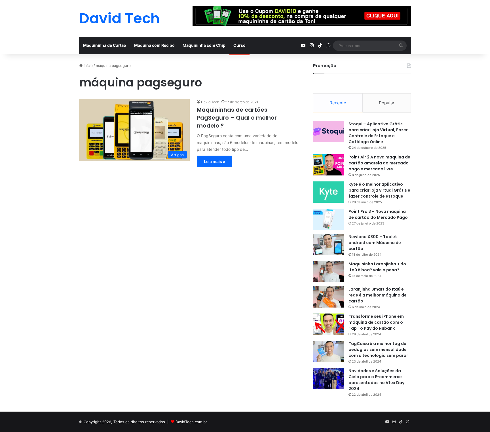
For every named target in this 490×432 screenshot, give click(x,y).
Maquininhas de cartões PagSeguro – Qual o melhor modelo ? (237, 118)
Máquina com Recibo (154, 45)
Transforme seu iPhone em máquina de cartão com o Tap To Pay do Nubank (376, 322)
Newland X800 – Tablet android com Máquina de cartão (375, 242)
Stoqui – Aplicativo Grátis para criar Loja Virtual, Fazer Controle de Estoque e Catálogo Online (378, 133)
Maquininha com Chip (204, 45)
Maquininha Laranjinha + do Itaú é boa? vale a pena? (377, 267)
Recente (338, 102)
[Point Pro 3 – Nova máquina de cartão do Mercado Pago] (328, 219)
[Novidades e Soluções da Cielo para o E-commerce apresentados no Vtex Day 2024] (328, 378)
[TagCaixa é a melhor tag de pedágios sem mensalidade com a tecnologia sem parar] (328, 351)
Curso (239, 45)
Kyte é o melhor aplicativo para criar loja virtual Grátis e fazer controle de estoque (379, 190)
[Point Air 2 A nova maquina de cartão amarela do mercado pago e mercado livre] (328, 164)
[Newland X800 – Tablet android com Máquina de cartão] (328, 244)
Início (88, 65)
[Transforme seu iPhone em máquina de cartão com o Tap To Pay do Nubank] (328, 324)
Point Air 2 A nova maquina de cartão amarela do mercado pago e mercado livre (379, 163)
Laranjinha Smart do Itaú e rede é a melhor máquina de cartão (378, 295)
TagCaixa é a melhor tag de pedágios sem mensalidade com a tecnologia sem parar (378, 349)
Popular (386, 102)
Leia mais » (214, 161)
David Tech (210, 102)
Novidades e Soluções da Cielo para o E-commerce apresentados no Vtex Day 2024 (376, 379)
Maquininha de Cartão (104, 45)
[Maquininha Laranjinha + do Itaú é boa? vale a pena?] (328, 271)
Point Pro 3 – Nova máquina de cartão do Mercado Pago (378, 214)
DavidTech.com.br (191, 422)
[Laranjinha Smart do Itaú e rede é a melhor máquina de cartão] (328, 297)
